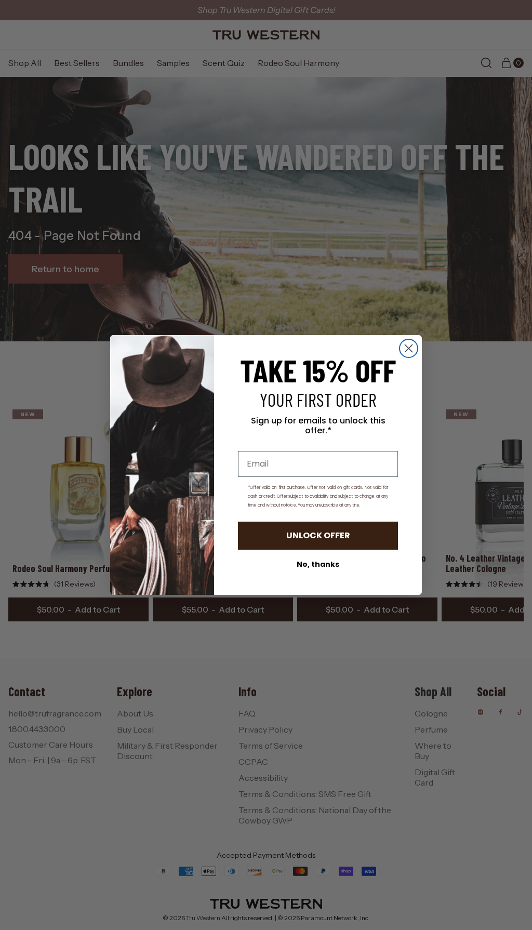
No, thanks (318, 564)
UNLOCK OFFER (318, 535)
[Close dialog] (409, 348)
